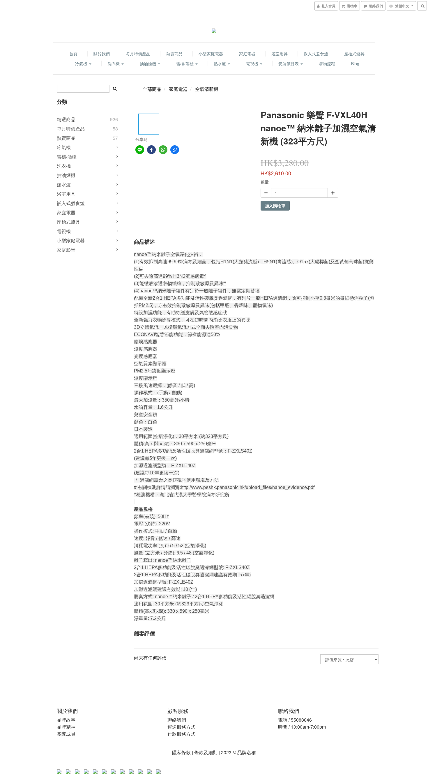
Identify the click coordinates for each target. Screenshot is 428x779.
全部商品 (152, 89)
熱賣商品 (174, 53)
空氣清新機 (206, 89)
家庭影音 (66, 249)
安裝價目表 (289, 63)
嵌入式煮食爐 (316, 53)
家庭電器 (247, 53)
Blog (355, 63)
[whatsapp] (163, 149)
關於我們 (101, 53)
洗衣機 (114, 63)
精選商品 (66, 119)
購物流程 (327, 63)
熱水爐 (220, 63)
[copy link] (174, 149)
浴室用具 (279, 53)
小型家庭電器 (211, 53)
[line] (139, 149)
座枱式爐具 (354, 53)
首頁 (73, 53)
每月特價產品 (138, 53)
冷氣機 (82, 63)
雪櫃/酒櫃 (185, 63)
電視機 (252, 63)
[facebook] (151, 149)
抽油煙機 (148, 63)
